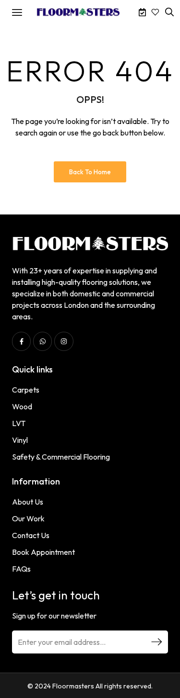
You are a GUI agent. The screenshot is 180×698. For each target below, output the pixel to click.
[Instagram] (63, 341)
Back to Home (90, 172)
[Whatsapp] (42, 341)
